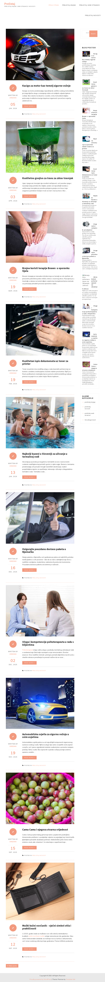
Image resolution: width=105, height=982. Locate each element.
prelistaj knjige (69, 5)
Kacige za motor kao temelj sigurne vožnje (46, 85)
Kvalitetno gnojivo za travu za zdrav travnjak (47, 178)
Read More (29, 106)
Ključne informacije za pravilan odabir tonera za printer (89, 143)
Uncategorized (90, 420)
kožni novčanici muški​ (36, 936)
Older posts (12, 966)
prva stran (54, 5)
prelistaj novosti (93, 15)
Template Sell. (70, 979)
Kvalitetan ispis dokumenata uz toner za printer (45, 362)
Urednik (13, 98)
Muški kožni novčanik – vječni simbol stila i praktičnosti (46, 927)
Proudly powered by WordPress (40, 979)
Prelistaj (9, 4)
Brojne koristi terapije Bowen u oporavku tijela (46, 269)
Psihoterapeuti (27, 650)
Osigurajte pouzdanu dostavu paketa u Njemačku (44, 550)
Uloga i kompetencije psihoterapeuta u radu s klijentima (48, 643)
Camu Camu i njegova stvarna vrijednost (45, 829)
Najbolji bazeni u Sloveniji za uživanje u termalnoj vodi (44, 455)
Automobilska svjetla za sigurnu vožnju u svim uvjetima (45, 736)
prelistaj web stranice (89, 5)
